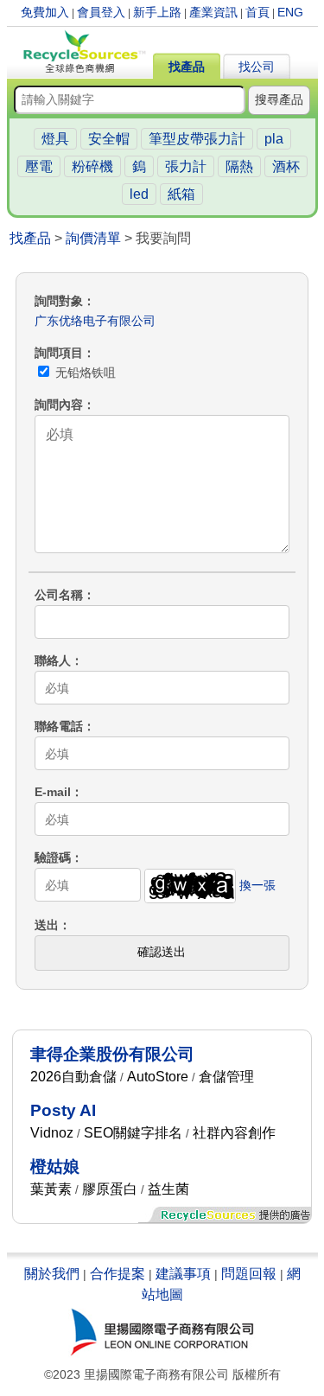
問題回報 (248, 1273)
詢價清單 (93, 238)
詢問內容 (59, 404)
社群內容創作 (234, 1132)
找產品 (186, 66)
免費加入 (45, 12)
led (139, 194)
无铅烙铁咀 (84, 372)
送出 (47, 925)
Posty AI (63, 1110)
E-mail (53, 792)
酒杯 (286, 166)
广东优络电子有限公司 (95, 321)
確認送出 (161, 952)
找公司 (256, 66)
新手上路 (157, 12)
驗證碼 (53, 857)
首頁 (257, 12)
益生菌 (168, 1189)
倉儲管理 (226, 1076)
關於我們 (51, 1273)
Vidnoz (51, 1132)
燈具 (55, 138)
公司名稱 (59, 595)
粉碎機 (92, 166)
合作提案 (117, 1273)
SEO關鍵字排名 (133, 1132)
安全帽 (109, 138)
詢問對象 (59, 301)
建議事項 (183, 1273)
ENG (290, 12)
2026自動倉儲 (73, 1076)
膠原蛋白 (109, 1189)
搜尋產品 (279, 99)
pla (273, 138)
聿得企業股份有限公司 (112, 1054)
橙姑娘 (54, 1166)
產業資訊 (213, 12)
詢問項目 (59, 353)
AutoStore (157, 1076)
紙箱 (181, 194)
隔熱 (239, 166)
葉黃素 (51, 1189)
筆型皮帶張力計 (197, 138)
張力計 (185, 166)
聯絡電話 (59, 726)
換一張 (257, 885)
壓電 (39, 166)
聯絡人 (53, 660)
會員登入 (101, 12)
